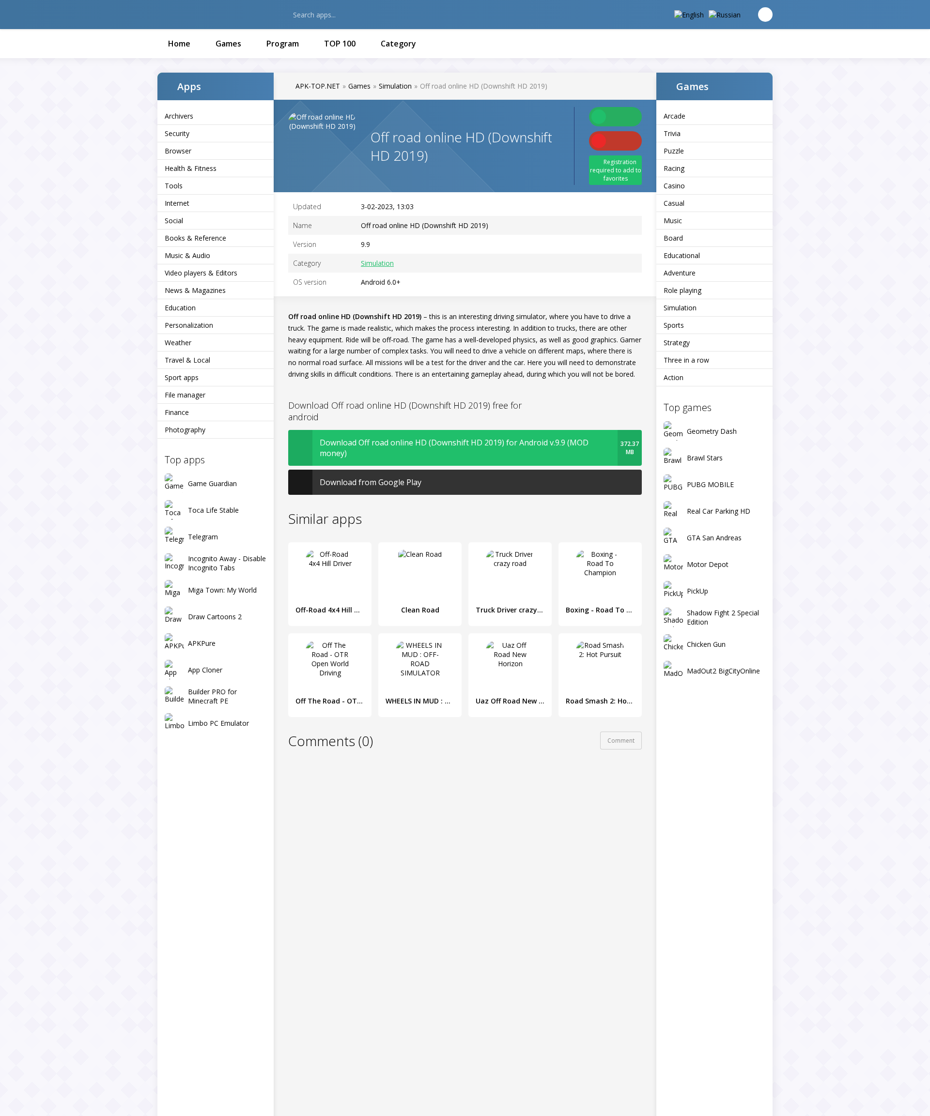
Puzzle (674, 150)
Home (179, 43)
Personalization (189, 325)
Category (398, 43)
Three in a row (686, 360)
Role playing (682, 290)
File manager (185, 394)
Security (177, 133)
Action (673, 377)
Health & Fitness (191, 168)
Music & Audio (187, 255)
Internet (177, 203)
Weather (178, 342)
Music (673, 220)
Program (282, 43)
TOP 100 (340, 43)
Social (174, 220)
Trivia (672, 133)
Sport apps (182, 377)
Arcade (674, 116)
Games (228, 43)
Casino (674, 185)
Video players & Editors (201, 272)
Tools (174, 185)
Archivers (179, 116)
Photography (185, 429)
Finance (177, 412)
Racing (674, 168)
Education (180, 307)
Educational (682, 255)
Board (673, 238)
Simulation (680, 307)
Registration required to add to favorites (615, 170)
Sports (674, 325)
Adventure (680, 272)
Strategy (677, 342)
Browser (178, 150)
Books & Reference (195, 238)
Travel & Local (187, 360)
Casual (674, 203)
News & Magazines (195, 290)
